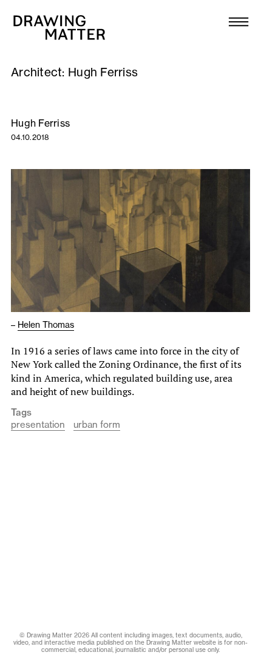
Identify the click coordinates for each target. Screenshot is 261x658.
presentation (38, 424)
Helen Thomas (46, 324)
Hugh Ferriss (40, 123)
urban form (96, 424)
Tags (21, 412)
